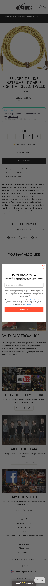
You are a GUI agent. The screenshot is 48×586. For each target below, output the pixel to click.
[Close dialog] (43, 266)
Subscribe (24, 309)
